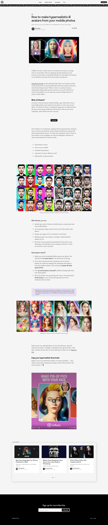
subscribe (104, 2)
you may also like (15, 442)
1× (67, 427)
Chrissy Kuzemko (49, 468)
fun (64, 2)
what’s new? (48, 2)
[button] (52, 477)
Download (54, 120)
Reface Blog (37, 28)
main (40, 2)
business (57, 2)
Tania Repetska (21, 468)
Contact (94, 518)
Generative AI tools (37, 84)
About (91, 518)
